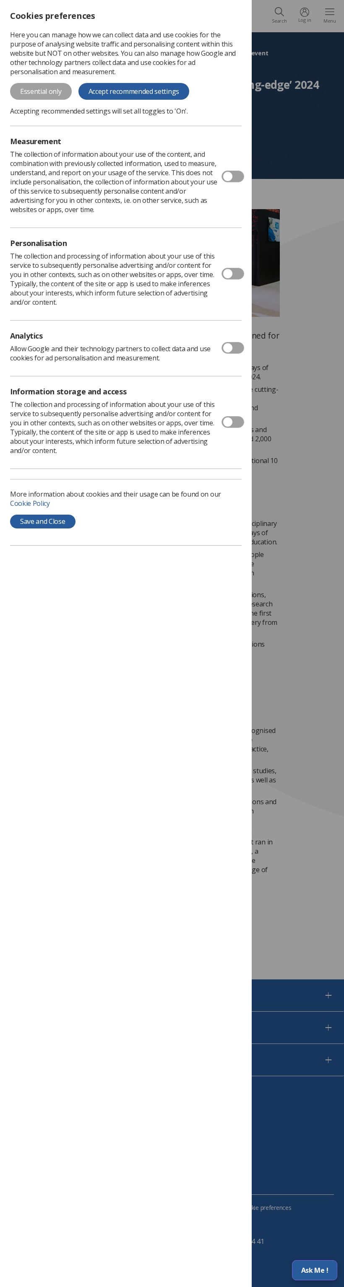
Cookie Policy (30, 503)
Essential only (41, 91)
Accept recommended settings (134, 91)
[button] (314, 1270)
